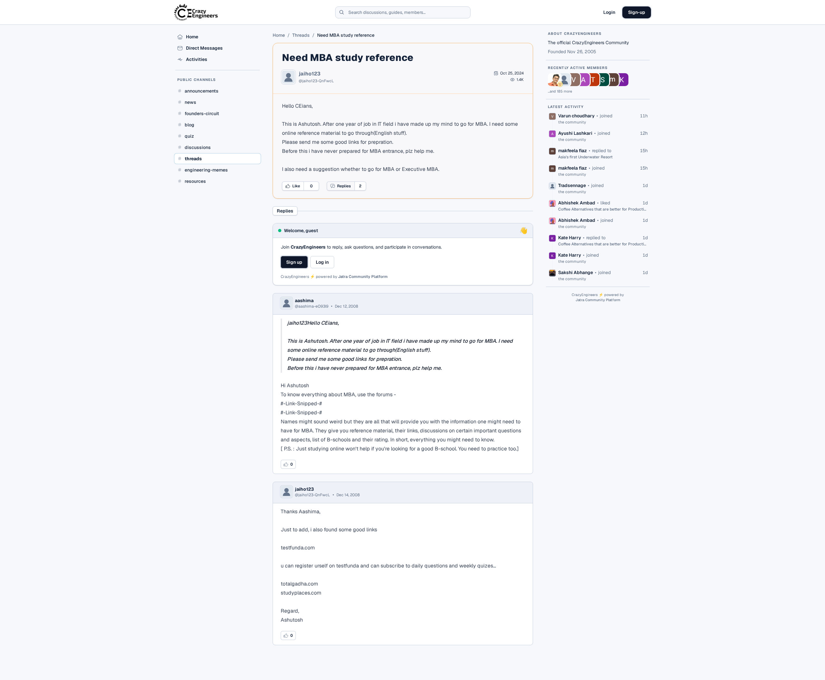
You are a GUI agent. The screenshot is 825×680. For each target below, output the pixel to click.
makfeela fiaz (572, 150)
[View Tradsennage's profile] (564, 79)
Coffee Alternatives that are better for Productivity (603, 209)
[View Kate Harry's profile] (622, 79)
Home (279, 35)
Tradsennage (572, 185)
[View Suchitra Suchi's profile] (602, 79)
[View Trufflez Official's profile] (593, 79)
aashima (304, 300)
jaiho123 (309, 74)
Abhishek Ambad (576, 203)
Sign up (294, 262)
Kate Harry (569, 238)
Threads (301, 35)
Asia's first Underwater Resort (585, 157)
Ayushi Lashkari (575, 133)
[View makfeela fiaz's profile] (612, 79)
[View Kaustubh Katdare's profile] (554, 79)
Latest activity (566, 106)
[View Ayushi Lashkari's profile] (583, 79)
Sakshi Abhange (575, 272)
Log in (322, 262)
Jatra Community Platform (363, 276)
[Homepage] (196, 12)
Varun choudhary (576, 116)
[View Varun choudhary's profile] (573, 79)
